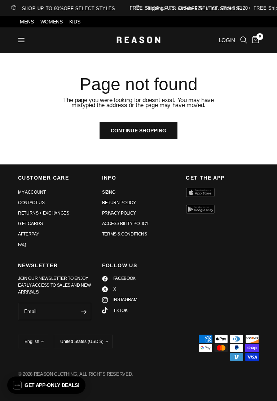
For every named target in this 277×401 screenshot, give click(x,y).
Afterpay (28, 234)
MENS (27, 22)
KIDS (74, 22)
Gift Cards (30, 223)
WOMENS (51, 22)
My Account (32, 192)
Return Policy (119, 202)
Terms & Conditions (124, 234)
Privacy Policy (119, 213)
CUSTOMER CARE (43, 177)
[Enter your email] (84, 311)
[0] (254, 40)
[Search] (244, 40)
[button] (46, 385)
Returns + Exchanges (43, 213)
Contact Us (31, 202)
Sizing (108, 192)
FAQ (22, 244)
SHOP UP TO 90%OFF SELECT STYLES (191, 8)
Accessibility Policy (125, 223)
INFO (109, 177)
